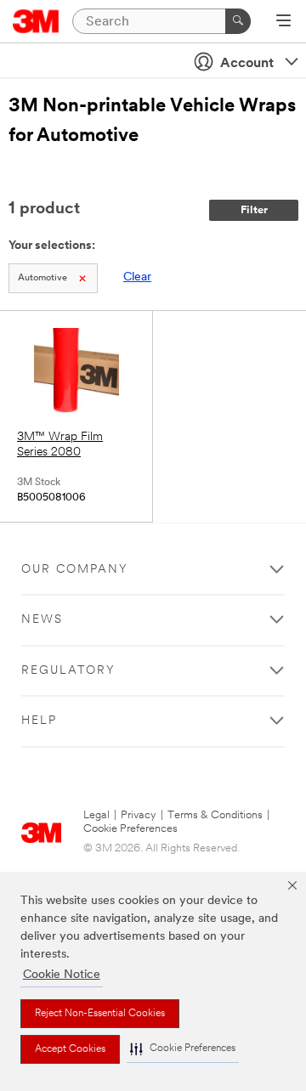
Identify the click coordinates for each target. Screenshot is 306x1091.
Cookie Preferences (130, 828)
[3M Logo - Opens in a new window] (36, 21)
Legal (96, 815)
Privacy (138, 815)
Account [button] (247, 64)
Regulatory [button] (68, 670)
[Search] (238, 21)
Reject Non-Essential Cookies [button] (100, 1014)
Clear (137, 277)
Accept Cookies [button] (70, 1049)
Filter (254, 210)
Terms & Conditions (215, 815)
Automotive (42, 278)
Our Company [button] (74, 569)
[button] (183, 1049)
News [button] (42, 619)
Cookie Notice (61, 975)
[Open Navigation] (283, 22)
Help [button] (39, 721)
